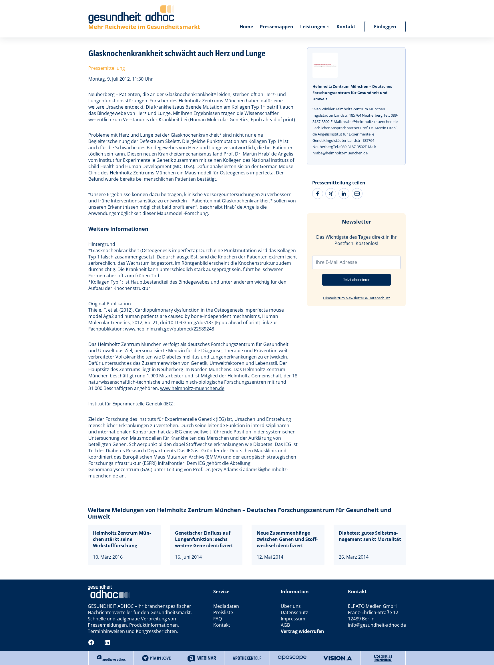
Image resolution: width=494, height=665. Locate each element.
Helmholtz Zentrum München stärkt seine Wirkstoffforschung (122, 539)
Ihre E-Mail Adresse (336, 262)
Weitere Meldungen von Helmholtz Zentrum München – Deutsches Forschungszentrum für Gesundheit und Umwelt (239, 513)
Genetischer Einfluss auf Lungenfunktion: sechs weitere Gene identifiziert (204, 539)
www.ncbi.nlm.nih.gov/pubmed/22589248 (169, 329)
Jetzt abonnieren (356, 280)
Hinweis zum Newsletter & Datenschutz (356, 297)
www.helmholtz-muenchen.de (192, 388)
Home (246, 26)
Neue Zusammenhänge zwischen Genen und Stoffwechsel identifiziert (287, 539)
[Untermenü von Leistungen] (328, 26)
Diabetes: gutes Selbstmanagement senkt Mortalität (370, 536)
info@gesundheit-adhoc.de (377, 625)
